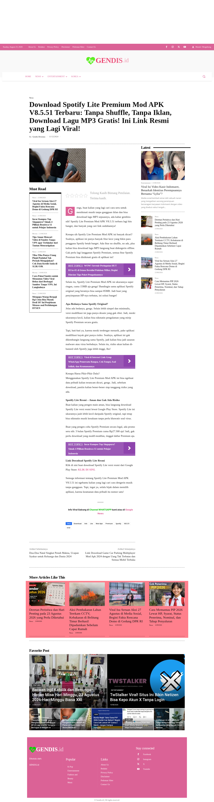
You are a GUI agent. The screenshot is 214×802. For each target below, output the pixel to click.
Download (78, 622)
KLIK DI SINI (86, 568)
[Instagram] (173, 59)
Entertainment (146, 282)
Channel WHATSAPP (100, 608)
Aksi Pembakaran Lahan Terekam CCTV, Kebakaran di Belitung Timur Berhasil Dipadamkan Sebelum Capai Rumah (169, 342)
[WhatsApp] (175, 236)
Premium (109, 622)
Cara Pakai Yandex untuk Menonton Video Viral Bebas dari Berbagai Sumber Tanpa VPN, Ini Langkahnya (45, 381)
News (31, 109)
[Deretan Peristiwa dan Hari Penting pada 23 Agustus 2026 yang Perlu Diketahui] (146, 320)
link (85, 622)
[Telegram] (182, 236)
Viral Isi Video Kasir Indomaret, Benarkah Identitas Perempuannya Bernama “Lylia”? (161, 289)
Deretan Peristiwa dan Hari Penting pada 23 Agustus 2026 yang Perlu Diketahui (169, 322)
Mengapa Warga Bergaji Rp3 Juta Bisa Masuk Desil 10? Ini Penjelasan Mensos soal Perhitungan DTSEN (44, 401)
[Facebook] (167, 59)
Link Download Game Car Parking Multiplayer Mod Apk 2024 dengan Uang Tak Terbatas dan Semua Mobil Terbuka (110, 655)
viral (68, 627)
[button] (204, 88)
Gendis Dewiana (38, 236)
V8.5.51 (126, 622)
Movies (34, 333)
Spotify (118, 622)
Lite (91, 622)
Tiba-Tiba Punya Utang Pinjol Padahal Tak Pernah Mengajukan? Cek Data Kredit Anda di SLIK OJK (44, 360)
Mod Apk (99, 622)
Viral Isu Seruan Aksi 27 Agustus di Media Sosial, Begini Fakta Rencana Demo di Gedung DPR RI (45, 304)
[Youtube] (185, 59)
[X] (179, 59)
